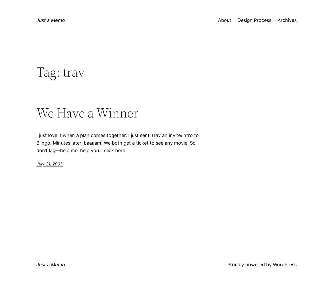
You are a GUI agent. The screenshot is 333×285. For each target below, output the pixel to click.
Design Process (254, 20)
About (224, 20)
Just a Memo (50, 20)
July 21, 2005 (49, 163)
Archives (287, 20)
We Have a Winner (87, 113)
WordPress (285, 264)
